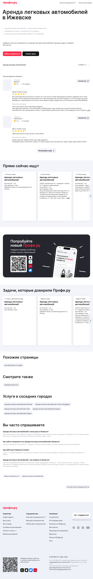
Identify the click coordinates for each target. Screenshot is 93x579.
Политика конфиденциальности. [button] (60, 569)
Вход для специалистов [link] (35, 520)
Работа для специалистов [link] (36, 524)
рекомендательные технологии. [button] (60, 568)
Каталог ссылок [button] (9, 531)
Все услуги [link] (7, 520)
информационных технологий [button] (59, 562)
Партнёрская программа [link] (58, 531)
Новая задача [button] (8, 517)
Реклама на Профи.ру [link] (57, 524)
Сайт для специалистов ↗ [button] (36, 517)
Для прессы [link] (53, 527)
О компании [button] (54, 517)
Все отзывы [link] (7, 524)
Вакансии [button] (53, 534)
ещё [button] (68, 198)
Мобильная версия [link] (10, 534)
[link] (12, 53)
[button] (83, 81)
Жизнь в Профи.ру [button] (56, 537)
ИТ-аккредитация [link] (55, 520)
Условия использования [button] (12, 527)
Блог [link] (51, 541)
